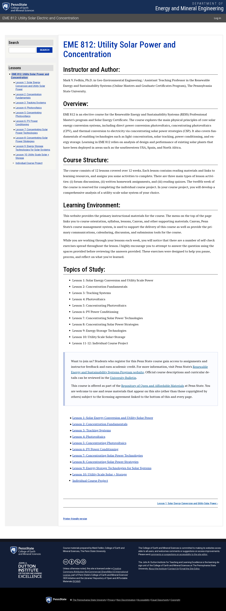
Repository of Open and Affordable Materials (152, 386)
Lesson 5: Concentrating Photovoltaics (99, 443)
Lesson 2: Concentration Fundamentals (99, 424)
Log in (217, 18)
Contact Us (173, 568)
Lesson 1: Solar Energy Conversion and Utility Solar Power (112, 418)
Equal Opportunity (160, 600)
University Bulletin (123, 378)
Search (44, 49)
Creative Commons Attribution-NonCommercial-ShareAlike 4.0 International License (95, 571)
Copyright (175, 600)
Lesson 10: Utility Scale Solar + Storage (99, 474)
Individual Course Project (90, 480)
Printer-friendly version (75, 518)
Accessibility (143, 600)
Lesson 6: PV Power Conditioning (95, 449)
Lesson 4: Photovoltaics (88, 436)
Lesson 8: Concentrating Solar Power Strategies (105, 462)
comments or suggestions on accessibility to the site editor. (179, 554)
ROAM (76, 581)
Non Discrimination (126, 600)
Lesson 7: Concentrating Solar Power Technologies (107, 455)
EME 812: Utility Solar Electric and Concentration (40, 18)
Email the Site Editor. (190, 568)
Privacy (111, 600)
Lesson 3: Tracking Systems (91, 430)
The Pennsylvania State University (89, 600)
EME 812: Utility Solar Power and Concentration (30, 76)
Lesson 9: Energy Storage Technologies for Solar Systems (111, 468)
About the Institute (158, 568)
